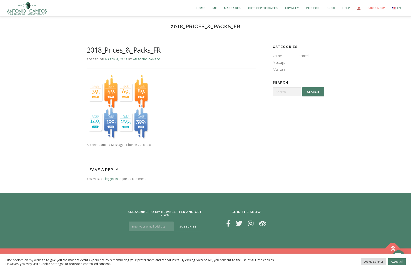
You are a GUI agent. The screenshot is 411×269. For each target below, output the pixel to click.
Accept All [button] (397, 261)
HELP (346, 8)
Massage (279, 63)
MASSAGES (232, 8)
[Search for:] (287, 91)
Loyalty (292, 8)
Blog (331, 8)
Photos (312, 8)
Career (277, 56)
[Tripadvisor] (262, 223)
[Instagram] (250, 223)
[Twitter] (239, 223)
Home (201, 8)
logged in (111, 179)
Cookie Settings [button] (373, 261)
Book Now (376, 8)
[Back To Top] (393, 248)
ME (215, 8)
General (303, 56)
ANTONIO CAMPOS (147, 59)
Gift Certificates (263, 8)
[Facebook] (228, 223)
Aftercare (279, 69)
